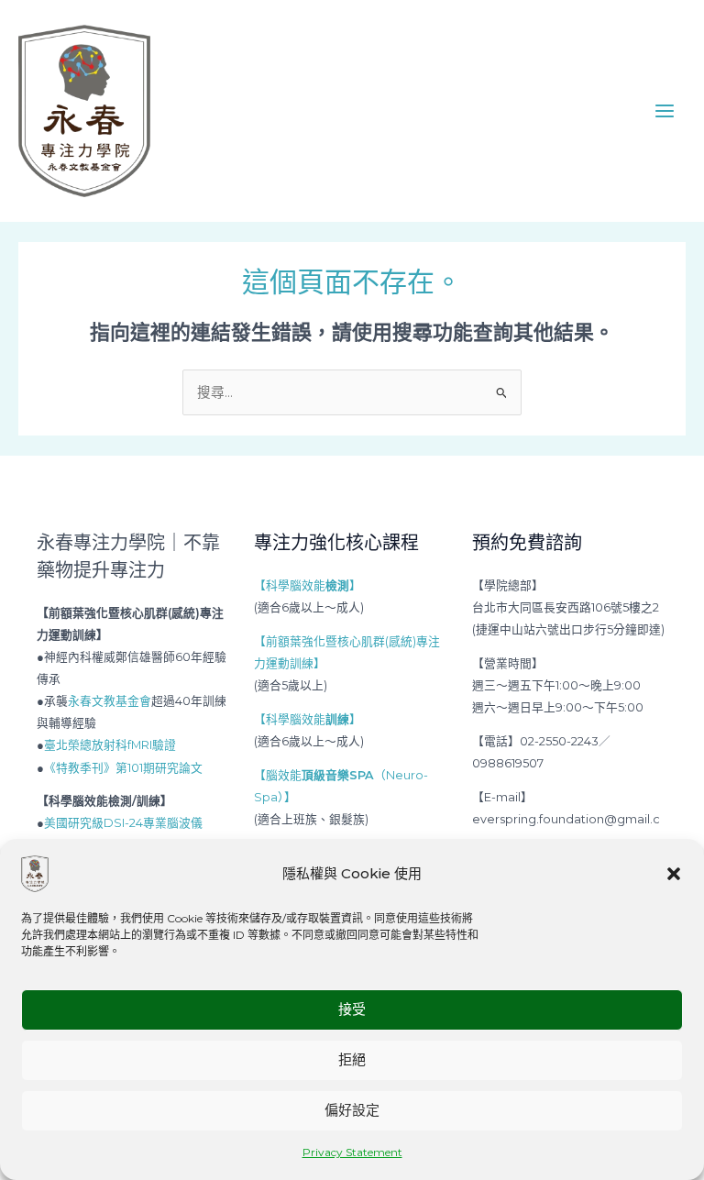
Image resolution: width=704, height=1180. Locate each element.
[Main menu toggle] (665, 111)
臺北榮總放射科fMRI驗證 (110, 745)
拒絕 (352, 1059)
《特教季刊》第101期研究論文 (123, 768)
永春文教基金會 (109, 701)
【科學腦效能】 (307, 585)
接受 (352, 1009)
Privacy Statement (352, 1152)
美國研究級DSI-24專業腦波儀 (123, 823)
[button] (674, 874)
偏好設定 (352, 1110)
